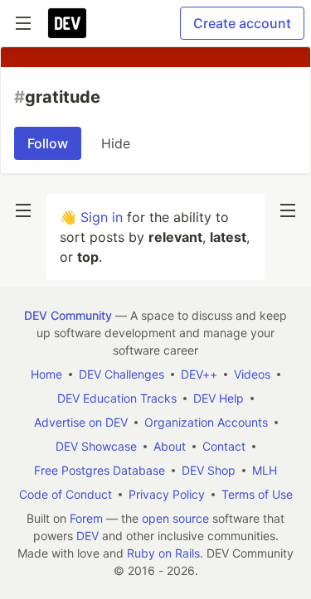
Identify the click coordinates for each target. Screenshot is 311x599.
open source (175, 518)
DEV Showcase (96, 446)
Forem (86, 518)
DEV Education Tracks (117, 398)
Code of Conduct (65, 494)
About (169, 446)
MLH (264, 470)
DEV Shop (209, 470)
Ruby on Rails (163, 553)
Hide (115, 143)
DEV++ (199, 374)
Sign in (101, 217)
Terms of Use (257, 494)
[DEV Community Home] (67, 23)
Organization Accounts (206, 422)
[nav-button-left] (23, 210)
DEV (87, 536)
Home (46, 374)
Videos (252, 374)
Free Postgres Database (99, 470)
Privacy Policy (167, 494)
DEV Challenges (121, 374)
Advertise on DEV (81, 422)
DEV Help (218, 398)
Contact (223, 446)
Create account (242, 23)
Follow (47, 143)
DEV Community (68, 315)
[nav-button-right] (287, 210)
